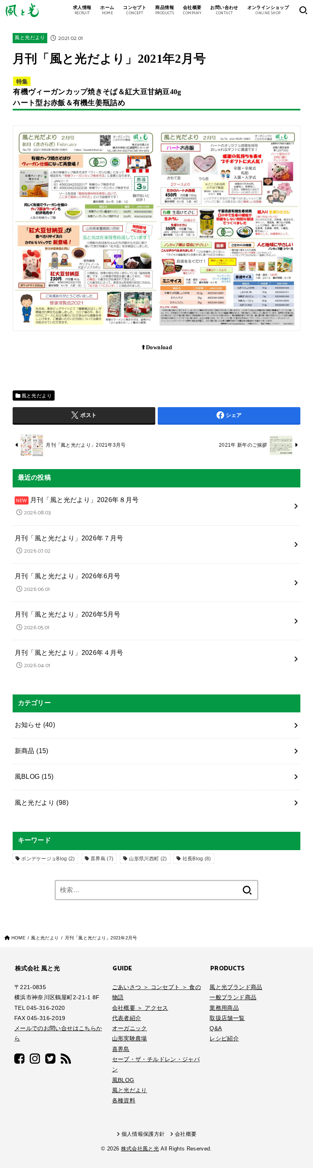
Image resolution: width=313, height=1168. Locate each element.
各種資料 (123, 1100)
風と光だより (30, 37)
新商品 (31, 750)
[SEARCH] (303, 10)
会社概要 (185, 1134)
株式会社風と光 (140, 1149)
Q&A (215, 1028)
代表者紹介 (126, 1018)
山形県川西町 (148, 859)
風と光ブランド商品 (235, 987)
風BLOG (34, 776)
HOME (18, 937)
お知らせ (35, 724)
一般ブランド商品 (232, 997)
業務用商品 (224, 1008)
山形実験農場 (129, 1038)
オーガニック (129, 1028)
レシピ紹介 (224, 1038)
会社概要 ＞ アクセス (140, 1008)
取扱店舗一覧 (227, 1018)
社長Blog (197, 859)
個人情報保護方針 (143, 1134)
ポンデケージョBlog (48, 859)
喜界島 (101, 859)
